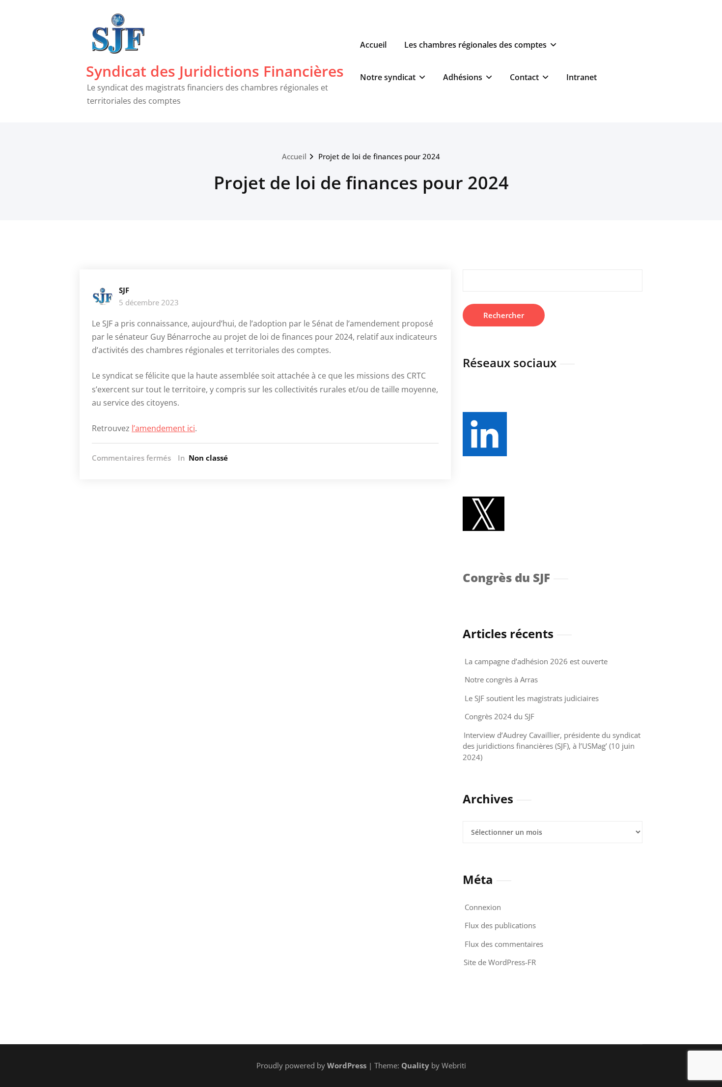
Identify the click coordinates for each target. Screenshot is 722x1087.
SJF (124, 290)
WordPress (346, 1065)
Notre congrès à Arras (501, 679)
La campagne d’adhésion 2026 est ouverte (536, 661)
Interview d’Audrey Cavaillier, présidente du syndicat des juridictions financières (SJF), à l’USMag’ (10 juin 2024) (551, 746)
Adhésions (462, 77)
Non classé (208, 458)
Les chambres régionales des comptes (475, 44)
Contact (524, 77)
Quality (415, 1065)
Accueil (373, 44)
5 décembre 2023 (149, 302)
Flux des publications (500, 925)
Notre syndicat (388, 77)
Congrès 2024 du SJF (499, 716)
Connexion (483, 907)
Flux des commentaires (504, 944)
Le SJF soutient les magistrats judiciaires (532, 698)
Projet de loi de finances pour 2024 (379, 156)
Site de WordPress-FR (500, 962)
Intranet (581, 77)
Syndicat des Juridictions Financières (215, 71)
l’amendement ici (163, 428)
